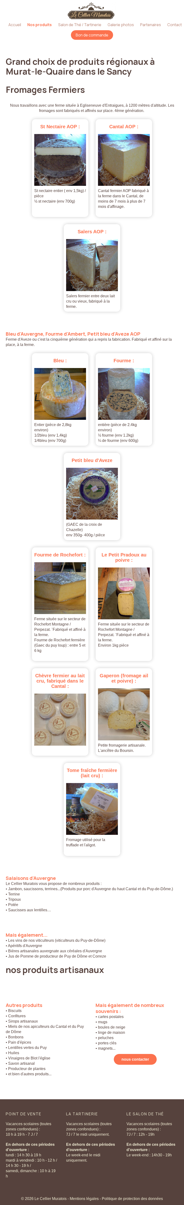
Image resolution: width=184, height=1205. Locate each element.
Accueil (14, 25)
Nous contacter (135, 1059)
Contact (174, 25)
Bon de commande (92, 35)
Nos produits (39, 25)
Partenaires (150, 25)
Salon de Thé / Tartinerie (79, 25)
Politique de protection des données (132, 1199)
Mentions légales (85, 1199)
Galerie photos (121, 25)
